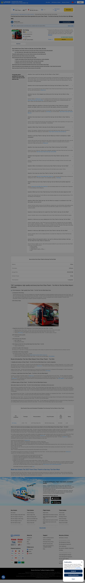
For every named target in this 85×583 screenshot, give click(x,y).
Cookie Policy (78, 568)
